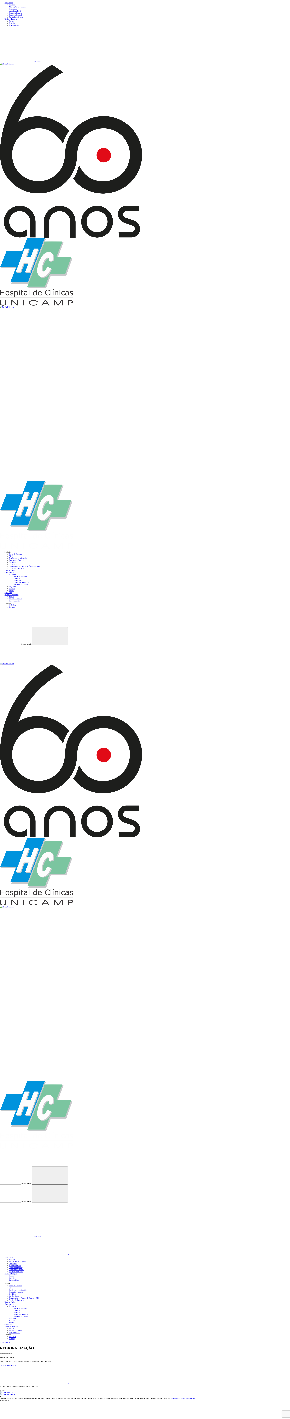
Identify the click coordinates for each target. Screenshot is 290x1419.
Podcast (12, 589)
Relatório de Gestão (16, 17)
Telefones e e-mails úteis (18, 558)
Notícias (7, 1343)
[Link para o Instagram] (51, 626)
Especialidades (10, 570)
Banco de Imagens (20, 576)
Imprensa (12, 574)
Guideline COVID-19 (21, 582)
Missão (11, 597)
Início (2, 1343)
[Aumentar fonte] (17, 44)
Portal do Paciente (15, 554)
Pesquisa (12, 23)
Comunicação (9, 572)
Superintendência (15, 11)
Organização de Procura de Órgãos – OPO (24, 566)
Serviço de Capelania (16, 568)
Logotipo (12, 587)
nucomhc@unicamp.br (8, 1365)
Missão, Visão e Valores (17, 7)
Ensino (11, 21)
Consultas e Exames (16, 560)
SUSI (11, 556)
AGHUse (12, 605)
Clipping (17, 578)
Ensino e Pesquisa (11, 19)
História (12, 5)
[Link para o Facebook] (17, 626)
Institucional (9, 3)
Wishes (11, 591)
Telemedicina (14, 25)
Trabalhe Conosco (15, 599)
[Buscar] (17, 1165)
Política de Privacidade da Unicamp (183, 1398)
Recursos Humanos (11, 595)
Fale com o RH (14, 601)
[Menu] (17, 662)
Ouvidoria (12, 562)
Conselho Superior (15, 13)
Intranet (11, 607)
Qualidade (8, 593)
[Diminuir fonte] (51, 44)
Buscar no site (26, 644)
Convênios (13, 9)
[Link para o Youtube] (86, 626)
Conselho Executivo (16, 15)
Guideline (17, 580)
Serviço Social (14, 564)
